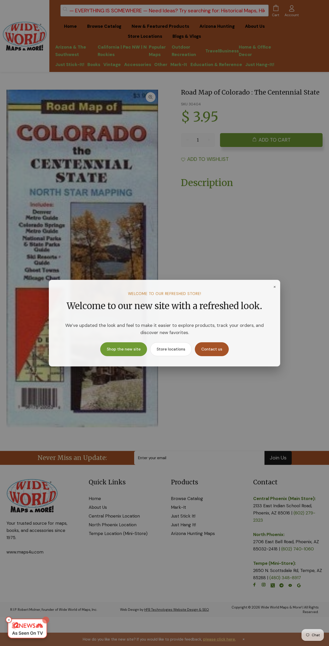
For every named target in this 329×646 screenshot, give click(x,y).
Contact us (211, 349)
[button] (27, 628)
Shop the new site (124, 349)
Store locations (171, 349)
